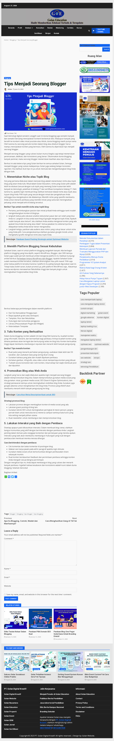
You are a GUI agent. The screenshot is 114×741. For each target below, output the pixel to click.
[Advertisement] (40, 60)
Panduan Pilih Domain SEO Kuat (40, 619)
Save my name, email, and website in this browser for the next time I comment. (39, 594)
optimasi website (102, 344)
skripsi (96, 357)
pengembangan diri (89, 349)
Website (7, 586)
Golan (9, 89)
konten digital (103, 317)
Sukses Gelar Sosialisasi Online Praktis (16, 662)
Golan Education (11, 707)
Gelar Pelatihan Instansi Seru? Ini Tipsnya (43, 662)
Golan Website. (88, 736)
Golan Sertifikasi (11, 729)
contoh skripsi (87, 308)
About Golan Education (85, 694)
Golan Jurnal (9, 725)
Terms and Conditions (85, 707)
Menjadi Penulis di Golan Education (54, 694)
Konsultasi (40, 28)
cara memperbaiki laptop (91, 299)
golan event (103, 313)
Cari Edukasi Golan (87, 45)
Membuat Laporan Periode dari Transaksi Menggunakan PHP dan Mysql (94, 252)
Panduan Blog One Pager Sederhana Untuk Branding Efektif (65, 619)
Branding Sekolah (47, 712)
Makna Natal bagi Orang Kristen (93, 268)
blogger (12, 514)
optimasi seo (86, 344)
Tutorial (62, 669)
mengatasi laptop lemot (91, 340)
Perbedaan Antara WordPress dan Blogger (35, 258)
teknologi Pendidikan (89, 366)
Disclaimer (80, 712)
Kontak (56, 33)
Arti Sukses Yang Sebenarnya (92, 273)
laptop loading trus (89, 326)
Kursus (79, 28)
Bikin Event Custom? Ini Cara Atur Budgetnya (97, 662)
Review (50, 28)
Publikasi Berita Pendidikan (51, 698)
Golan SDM (8, 720)
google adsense (87, 317)
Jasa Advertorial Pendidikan (52, 703)
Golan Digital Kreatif (12, 694)
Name (7, 568)
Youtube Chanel (101, 31)
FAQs (78, 716)
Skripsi (48, 33)
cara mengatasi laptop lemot (93, 304)
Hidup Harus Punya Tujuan (91, 278)
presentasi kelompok (89, 353)
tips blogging (38, 514)
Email (7, 577)
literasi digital (86, 331)
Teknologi (36, 669)
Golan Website (10, 698)
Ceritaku (70, 28)
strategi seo (86, 362)
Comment (9, 538)
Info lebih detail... (94, 220)
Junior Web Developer (89, 286)
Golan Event (9, 716)
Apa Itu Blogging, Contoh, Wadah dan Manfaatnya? (21, 521)
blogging (20, 514)
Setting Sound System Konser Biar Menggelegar (70, 662)
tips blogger (28, 514)
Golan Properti (10, 712)
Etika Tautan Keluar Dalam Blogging (15, 619)
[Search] (89, 31)
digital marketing (88, 313)
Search (106, 49)
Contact (79, 698)
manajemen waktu (88, 335)
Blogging (7, 78)
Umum (8, 669)
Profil (20, 28)
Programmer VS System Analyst (93, 262)
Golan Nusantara (11, 703)
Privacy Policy (82, 703)
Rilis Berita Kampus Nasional (52, 707)
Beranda (11, 28)
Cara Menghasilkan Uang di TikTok (61, 519)
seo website (86, 357)
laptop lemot (86, 322)
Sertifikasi (38, 33)
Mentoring (60, 28)
